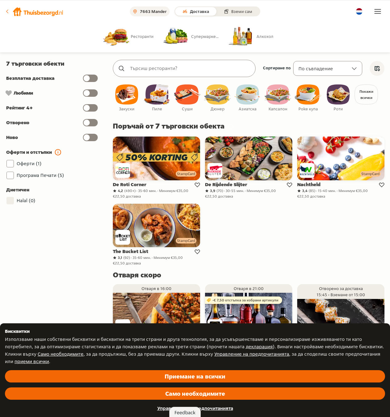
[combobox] (190, 68)
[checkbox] (127, 98)
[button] (34, 11)
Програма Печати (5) (40, 175)
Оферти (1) (29, 163)
